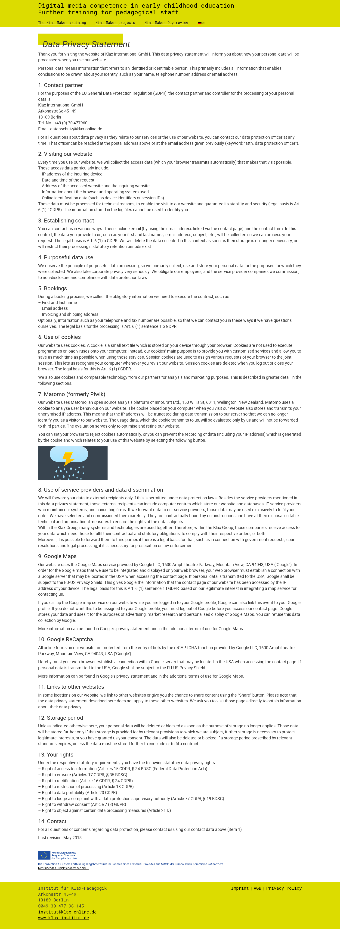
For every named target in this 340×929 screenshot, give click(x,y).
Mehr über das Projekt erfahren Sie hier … (63, 868)
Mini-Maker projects (115, 22)
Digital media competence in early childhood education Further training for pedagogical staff (136, 8)
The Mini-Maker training (62, 22)
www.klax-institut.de (63, 917)
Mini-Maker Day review (166, 22)
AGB (257, 888)
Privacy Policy (284, 888)
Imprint (240, 888)
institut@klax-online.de (67, 912)
